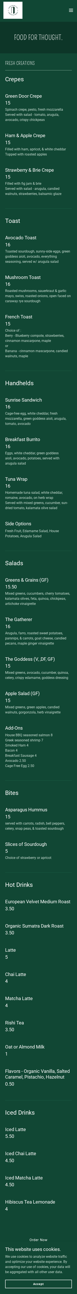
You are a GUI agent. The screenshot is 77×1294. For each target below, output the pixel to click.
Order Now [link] (38, 1240)
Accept (38, 1283)
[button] (71, 10)
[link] (12, 10)
